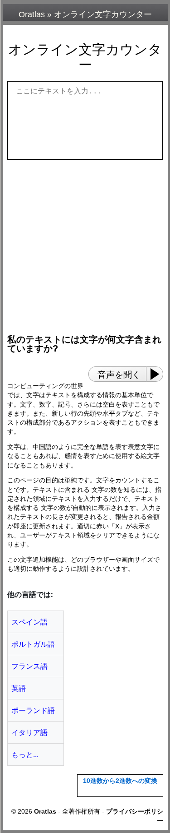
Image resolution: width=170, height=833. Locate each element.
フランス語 (29, 666)
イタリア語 (29, 732)
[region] (87, 243)
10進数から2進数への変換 (120, 780)
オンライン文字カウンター (103, 14)
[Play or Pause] (157, 374)
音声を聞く (119, 374)
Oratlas (32, 14)
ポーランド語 (33, 710)
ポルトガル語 (33, 643)
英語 (18, 688)
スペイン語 (29, 621)
